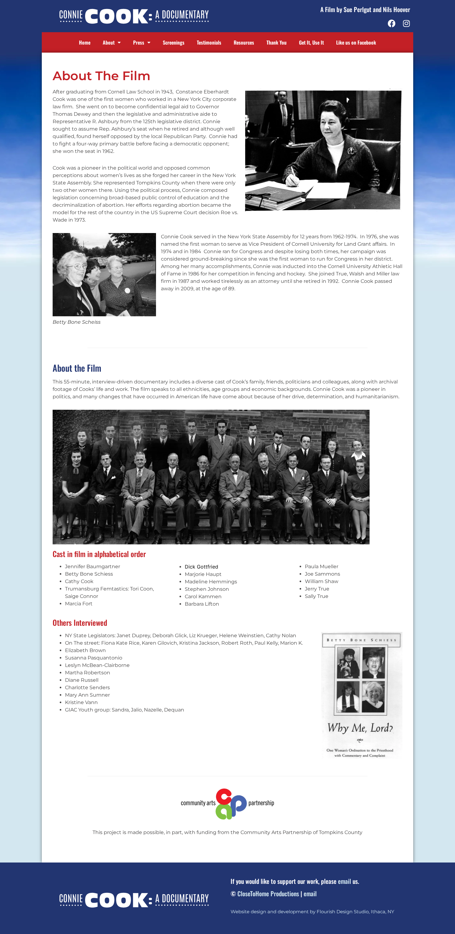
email (344, 881)
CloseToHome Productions (268, 893)
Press (138, 42)
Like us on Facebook (356, 42)
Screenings (173, 42)
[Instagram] (406, 23)
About (109, 42)
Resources (244, 42)
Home (84, 42)
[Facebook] (392, 23)
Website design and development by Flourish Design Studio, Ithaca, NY (312, 912)
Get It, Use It (311, 42)
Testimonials (209, 42)
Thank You (276, 42)
